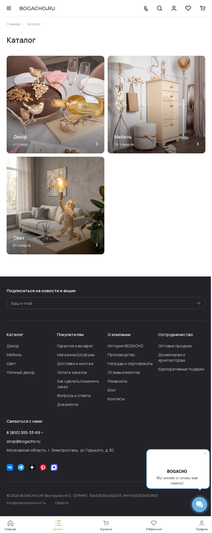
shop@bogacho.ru (23, 441)
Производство (121, 354)
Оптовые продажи (175, 345)
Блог (112, 390)
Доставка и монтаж (75, 363)
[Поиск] (159, 8)
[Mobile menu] (9, 8)
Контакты (116, 398)
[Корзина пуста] (202, 8)
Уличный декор (21, 372)
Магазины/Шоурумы (76, 354)
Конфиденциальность (26, 502)
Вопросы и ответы (74, 395)
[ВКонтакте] (10, 467)
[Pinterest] (43, 467)
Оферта (61, 502)
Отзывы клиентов (124, 372)
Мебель (14, 354)
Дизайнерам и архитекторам (171, 357)
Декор (13, 345)
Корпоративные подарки (181, 369)
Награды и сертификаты (130, 363)
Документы (67, 404)
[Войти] (174, 8)
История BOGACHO (125, 345)
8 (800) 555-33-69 (23, 432)
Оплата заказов (72, 372)
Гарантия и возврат (75, 345)
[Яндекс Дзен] (32, 467)
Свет (11, 363)
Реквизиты (117, 381)
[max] (54, 467)
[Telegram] (21, 467)
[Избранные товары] (188, 8)
